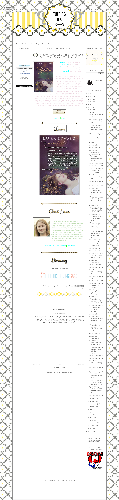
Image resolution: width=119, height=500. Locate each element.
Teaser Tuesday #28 (96, 163)
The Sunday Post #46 (96, 186)
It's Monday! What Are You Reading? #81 (96, 177)
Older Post (81, 365)
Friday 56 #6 (93, 205)
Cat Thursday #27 (95, 248)
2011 (90, 431)
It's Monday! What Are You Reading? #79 (96, 363)
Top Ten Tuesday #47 (96, 358)
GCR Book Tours (66, 288)
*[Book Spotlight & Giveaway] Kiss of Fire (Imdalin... (96, 170)
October (93, 401)
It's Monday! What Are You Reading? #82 (96, 121)
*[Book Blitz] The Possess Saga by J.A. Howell (95, 210)
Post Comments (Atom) (64, 373)
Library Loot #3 (94, 333)
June (91, 412)
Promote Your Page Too (24, 73)
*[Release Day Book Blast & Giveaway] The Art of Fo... (96, 255)
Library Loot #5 (94, 147)
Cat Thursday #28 (95, 145)
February (93, 423)
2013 (90, 110)
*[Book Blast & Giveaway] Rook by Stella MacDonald (96, 301)
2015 (90, 104)
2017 (90, 99)
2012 (90, 429)
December (93, 112)
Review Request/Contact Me (40, 44)
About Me (25, 44)
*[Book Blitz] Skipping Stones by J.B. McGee (95, 342)
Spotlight (81, 288)
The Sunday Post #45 (96, 281)
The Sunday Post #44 (96, 395)
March (92, 420)
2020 (90, 94)
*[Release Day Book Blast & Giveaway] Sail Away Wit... (96, 382)
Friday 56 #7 (93, 142)
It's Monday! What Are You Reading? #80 (96, 272)
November (93, 398)
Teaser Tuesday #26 (96, 355)
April (92, 417)
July (91, 409)
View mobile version (59, 368)
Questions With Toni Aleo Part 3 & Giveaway (96, 285)
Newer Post (37, 365)
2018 (90, 96)
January (93, 425)
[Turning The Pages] (24, 72)
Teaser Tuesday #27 (96, 264)
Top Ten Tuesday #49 (96, 166)
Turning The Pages (59, 19)
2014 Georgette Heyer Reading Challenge (94, 292)
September (93, 404)
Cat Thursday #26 (95, 314)
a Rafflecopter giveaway (59, 268)
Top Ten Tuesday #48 (96, 267)
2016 (90, 102)
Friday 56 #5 (93, 296)
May (91, 415)
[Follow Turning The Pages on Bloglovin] (24, 67)
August (92, 407)
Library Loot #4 (94, 251)
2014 (90, 107)
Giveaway (74, 288)
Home (17, 44)
